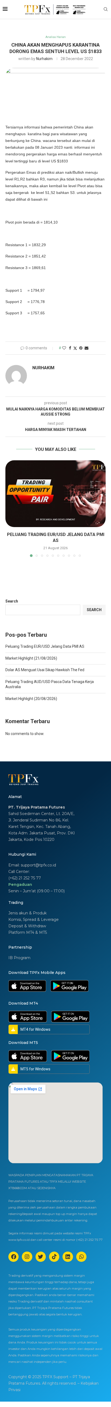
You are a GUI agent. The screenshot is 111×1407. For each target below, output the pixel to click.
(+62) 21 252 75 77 (24, 878)
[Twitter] (41, 1257)
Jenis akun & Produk (27, 913)
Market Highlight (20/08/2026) (31, 698)
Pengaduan (20, 884)
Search (11, 601)
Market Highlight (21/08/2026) (31, 658)
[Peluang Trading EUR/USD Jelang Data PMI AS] (55, 493)
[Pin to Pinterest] (80, 348)
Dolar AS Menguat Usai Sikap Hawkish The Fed (44, 670)
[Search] (105, 9)
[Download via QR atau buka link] (27, 982)
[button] (10, 508)
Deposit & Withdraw (27, 926)
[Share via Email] (86, 348)
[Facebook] (13, 1257)
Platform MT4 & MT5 (27, 932)
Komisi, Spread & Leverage (33, 919)
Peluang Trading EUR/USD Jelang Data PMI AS (44, 646)
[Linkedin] (68, 1257)
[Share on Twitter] (75, 348)
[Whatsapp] (81, 1257)
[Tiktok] (54, 1257)
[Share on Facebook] (70, 348)
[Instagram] (27, 1257)
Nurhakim (44, 59)
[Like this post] (64, 348)
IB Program (19, 957)
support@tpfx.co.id (38, 865)
